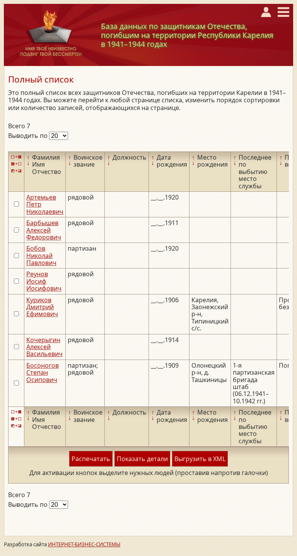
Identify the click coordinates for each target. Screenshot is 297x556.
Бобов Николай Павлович (41, 255)
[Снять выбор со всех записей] (16, 164)
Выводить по (28, 135)
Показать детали (142, 458)
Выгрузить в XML (199, 458)
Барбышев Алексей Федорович (43, 230)
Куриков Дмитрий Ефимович (42, 307)
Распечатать (91, 458)
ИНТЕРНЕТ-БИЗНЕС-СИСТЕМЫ (84, 544)
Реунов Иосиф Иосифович (43, 281)
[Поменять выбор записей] (16, 171)
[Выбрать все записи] (16, 157)
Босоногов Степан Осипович (42, 372)
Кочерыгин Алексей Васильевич (44, 347)
